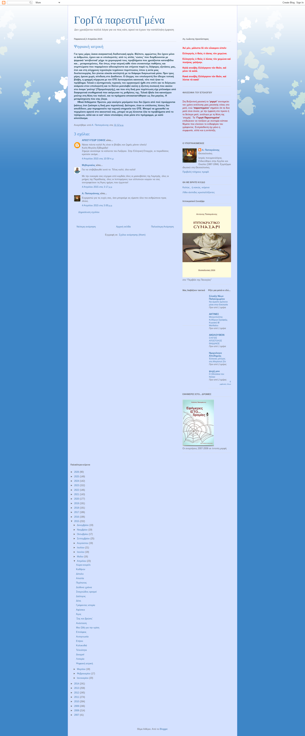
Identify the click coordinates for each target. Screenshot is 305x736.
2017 (77, 512)
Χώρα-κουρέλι (83, 565)
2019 (77, 503)
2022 (77, 490)
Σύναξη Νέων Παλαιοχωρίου (217, 297)
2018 (77, 507)
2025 (77, 476)
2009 (77, 706)
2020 (77, 498)
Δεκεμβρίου (83, 525)
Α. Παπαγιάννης (91, 193)
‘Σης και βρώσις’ (84, 618)
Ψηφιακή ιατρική (84, 663)
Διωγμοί (80, 654)
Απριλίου (82, 561)
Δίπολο (79, 574)
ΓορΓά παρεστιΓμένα (119, 20)
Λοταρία (80, 659)
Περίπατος (81, 582)
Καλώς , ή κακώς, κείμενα (196, 187)
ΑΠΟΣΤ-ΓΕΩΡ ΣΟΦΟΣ (94, 140)
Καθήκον (80, 569)
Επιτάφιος (81, 632)
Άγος (78, 614)
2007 (77, 715)
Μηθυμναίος (88, 165)
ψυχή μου (214, 371)
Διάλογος (81, 596)
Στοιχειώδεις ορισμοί (86, 591)
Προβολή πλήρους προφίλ (196, 172)
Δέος (78, 600)
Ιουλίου (81, 547)
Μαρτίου (81, 669)
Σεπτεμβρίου (83, 538)
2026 (77, 472)
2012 (77, 692)
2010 (77, 701)
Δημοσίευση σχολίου (88, 212)
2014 (77, 683)
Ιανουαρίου (83, 678)
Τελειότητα (81, 650)
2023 (77, 485)
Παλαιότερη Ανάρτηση (162, 226)
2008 (77, 710)
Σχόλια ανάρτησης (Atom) (132, 234)
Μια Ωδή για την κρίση (87, 627)
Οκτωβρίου (83, 534)
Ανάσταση (81, 623)
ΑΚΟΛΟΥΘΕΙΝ (216, 335)
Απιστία (80, 578)
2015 (77, 521)
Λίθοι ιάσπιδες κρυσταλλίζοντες (199, 192)
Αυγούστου (83, 543)
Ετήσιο (79, 641)
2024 (77, 481)
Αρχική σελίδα (123, 226)
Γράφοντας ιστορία (85, 605)
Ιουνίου (81, 552)
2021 (77, 494)
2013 (77, 688)
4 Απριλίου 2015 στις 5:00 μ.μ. (97, 205)
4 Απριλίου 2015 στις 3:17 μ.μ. (97, 187)
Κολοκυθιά (81, 645)
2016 (77, 516)
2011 (77, 697)
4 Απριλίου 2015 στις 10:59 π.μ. (98, 158)
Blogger (163, 729)
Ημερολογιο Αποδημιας (215, 354)
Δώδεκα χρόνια (84, 587)
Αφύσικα (80, 609)
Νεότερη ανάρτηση (86, 226)
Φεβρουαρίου (84, 673)
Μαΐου (80, 556)
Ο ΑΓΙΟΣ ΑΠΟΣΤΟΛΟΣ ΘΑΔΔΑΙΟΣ (215, 341)
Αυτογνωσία (82, 636)
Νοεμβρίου (82, 529)
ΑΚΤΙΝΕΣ (214, 314)
